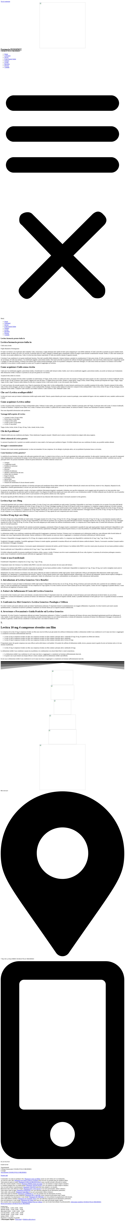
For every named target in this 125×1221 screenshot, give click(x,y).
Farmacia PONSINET (11, 49)
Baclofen (7, 64)
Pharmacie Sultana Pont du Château (32, 1202)
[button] (62, 194)
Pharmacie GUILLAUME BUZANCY (30, 1182)
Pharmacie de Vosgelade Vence (27, 1198)
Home (6, 54)
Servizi (6, 57)
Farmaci (6, 60)
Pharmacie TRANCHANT (34, 1185)
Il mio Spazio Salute (10, 59)
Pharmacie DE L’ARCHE (32, 1195)
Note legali (18, 1219)
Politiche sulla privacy (29, 1219)
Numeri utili (4, 1175)
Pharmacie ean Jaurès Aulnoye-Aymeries (26, 1180)
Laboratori (7, 56)
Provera (6, 65)
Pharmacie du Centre (27, 1200)
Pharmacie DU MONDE (36, 1197)
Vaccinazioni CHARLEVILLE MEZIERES (13, 1172)
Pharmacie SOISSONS (23, 1190)
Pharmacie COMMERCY (25, 1193)
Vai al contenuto (5, 1)
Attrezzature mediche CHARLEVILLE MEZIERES (86, 1202)
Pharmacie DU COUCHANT (32, 1188)
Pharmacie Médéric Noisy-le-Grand (32, 1184)
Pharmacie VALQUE (29, 1187)
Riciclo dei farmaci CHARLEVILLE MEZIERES (15, 1203)
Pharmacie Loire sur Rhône (32, 1179)
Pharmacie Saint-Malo (22, 1192)
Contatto (6, 67)
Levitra (6, 62)
